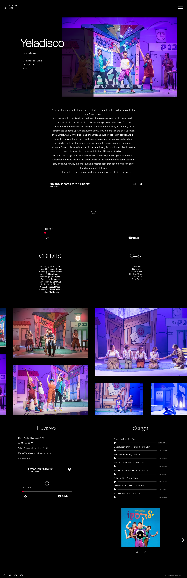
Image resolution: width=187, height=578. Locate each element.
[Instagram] (21, 575)
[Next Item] (183, 540)
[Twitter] (9, 575)
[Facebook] (4, 575)
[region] (181, 8)
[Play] (115, 443)
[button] (180, 7)
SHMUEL (11, 8)
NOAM (11, 5)
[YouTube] (15, 575)
